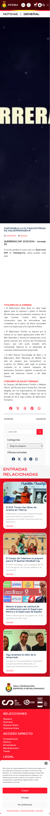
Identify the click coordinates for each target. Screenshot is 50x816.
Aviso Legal (39, 811)
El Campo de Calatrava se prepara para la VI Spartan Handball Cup (24, 559)
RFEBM (13, 5)
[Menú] (47, 5)
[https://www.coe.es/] (42, 702)
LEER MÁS (9, 526)
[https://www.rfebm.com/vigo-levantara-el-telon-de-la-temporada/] (24, 640)
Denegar (25, 797)
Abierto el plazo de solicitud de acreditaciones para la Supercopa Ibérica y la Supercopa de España (24, 609)
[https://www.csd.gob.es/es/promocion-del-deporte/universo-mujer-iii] (29, 702)
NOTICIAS (10, 14)
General (31, 14)
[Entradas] (23, 5)
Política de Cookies (13, 811)
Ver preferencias (25, 804)
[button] (46, 763)
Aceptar (24, 790)
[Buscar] (40, 432)
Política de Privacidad (27, 811)
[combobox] (21, 432)
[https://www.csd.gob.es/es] (11, 702)
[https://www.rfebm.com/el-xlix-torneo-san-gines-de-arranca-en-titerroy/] (24, 492)
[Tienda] (29, 5)
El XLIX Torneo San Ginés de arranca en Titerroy (21, 508)
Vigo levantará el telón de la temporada (21, 656)
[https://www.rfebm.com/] (4, 5)
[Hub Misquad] (40, 5)
